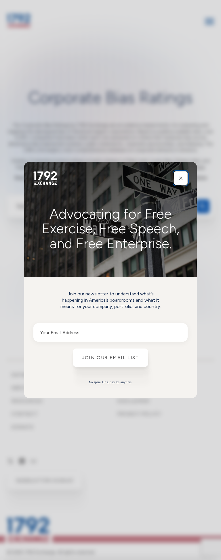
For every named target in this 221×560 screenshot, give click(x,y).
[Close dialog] (181, 178)
